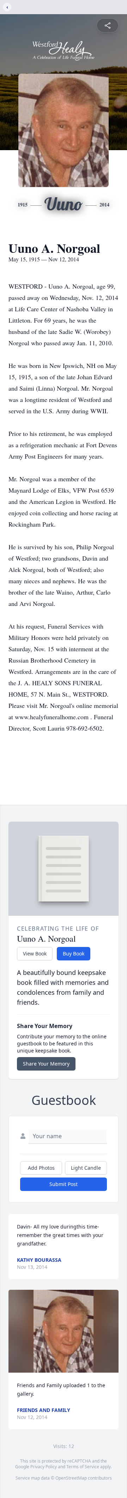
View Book (35, 953)
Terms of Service (82, 1467)
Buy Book (73, 953)
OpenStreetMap (71, 1478)
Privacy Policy (43, 1467)
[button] (63, 1331)
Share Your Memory (46, 1063)
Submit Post (63, 1184)
